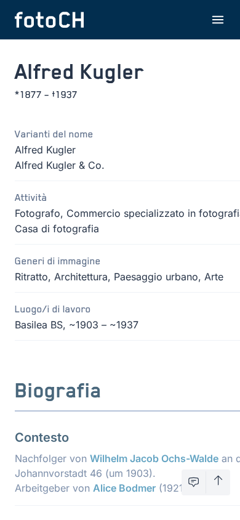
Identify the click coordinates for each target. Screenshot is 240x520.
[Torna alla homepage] (49, 19)
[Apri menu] (218, 20)
